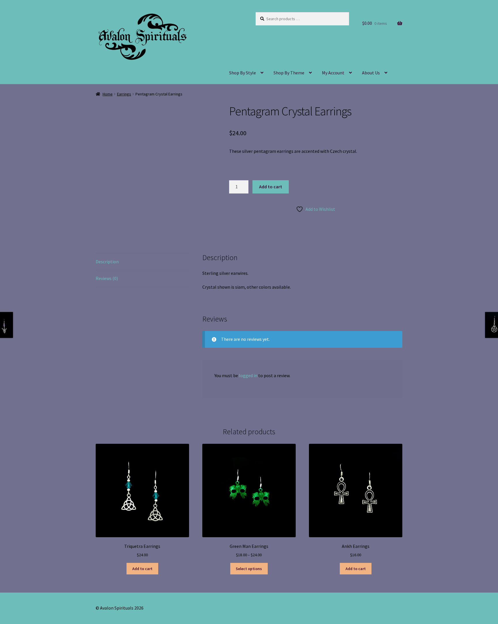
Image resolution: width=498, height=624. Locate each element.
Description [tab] (107, 261)
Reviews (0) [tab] (107, 278)
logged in (248, 375)
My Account (333, 73)
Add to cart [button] (142, 568)
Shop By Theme (288, 73)
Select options (249, 568)
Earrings (124, 94)
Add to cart (270, 186)
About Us (371, 73)
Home (108, 94)
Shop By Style (242, 73)
